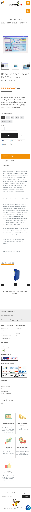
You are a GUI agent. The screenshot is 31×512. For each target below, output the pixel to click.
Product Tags (9, 161)
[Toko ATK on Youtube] (2, 403)
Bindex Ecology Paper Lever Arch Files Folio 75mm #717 (15, 292)
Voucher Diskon (19, 331)
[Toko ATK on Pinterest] (9, 400)
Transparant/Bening (7, 121)
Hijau (22, 117)
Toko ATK (15, 508)
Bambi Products (15, 19)
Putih (3, 117)
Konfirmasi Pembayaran (7, 384)
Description (8, 156)
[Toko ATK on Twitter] (4, 400)
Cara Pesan (18, 328)
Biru (12, 117)
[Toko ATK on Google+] (7, 400)
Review (6, 165)
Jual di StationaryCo (6, 393)
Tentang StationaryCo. (8, 311)
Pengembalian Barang (6, 338)
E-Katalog (18, 333)
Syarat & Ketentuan (23, 320)
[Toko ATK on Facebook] (1, 400)
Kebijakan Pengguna (7, 315)
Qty (2, 125)
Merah (8, 117)
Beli (10, 135)
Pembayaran (4, 328)
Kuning (17, 117)
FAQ (17, 335)
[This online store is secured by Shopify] (5, 350)
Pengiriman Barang (6, 335)
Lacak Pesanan (5, 391)
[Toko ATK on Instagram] (12, 400)
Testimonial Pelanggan (8, 320)
